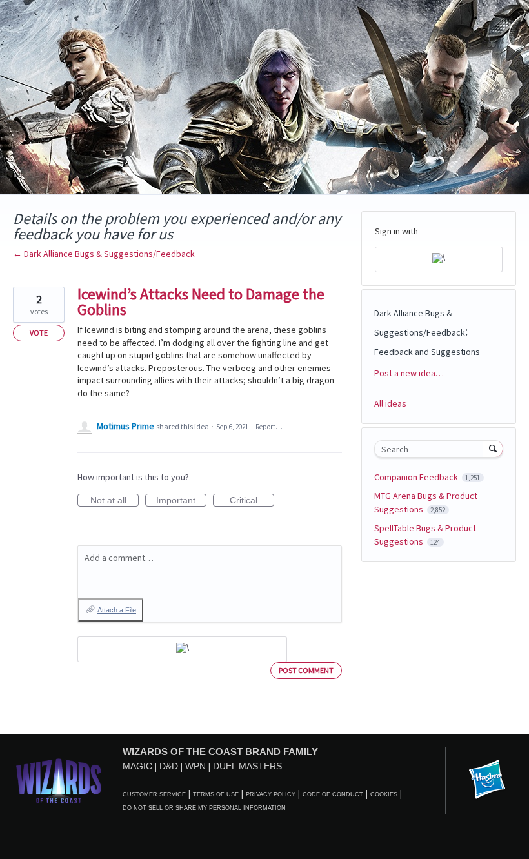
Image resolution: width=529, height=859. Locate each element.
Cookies (383, 794)
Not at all (114, 501)
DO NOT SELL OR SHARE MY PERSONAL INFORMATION (204, 808)
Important (181, 501)
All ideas (390, 403)
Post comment (306, 670)
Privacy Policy (270, 794)
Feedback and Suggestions (427, 352)
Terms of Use (216, 794)
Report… (269, 426)
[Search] (493, 448)
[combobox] (432, 449)
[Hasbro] (487, 780)
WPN (195, 766)
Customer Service (154, 794)
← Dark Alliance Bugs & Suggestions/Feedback (104, 253)
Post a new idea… (409, 373)
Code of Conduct (333, 794)
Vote (39, 333)
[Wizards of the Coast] (58, 781)
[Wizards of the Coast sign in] (182, 649)
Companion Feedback (417, 477)
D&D (168, 766)
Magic (137, 766)
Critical (252, 501)
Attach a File (116, 610)
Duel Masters (247, 766)
